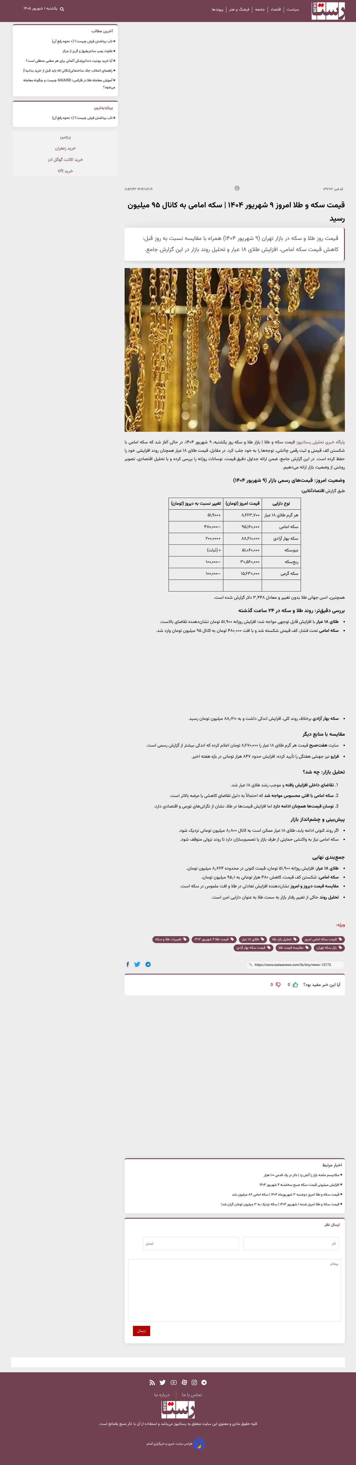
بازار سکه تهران (327, 948)
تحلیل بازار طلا (282, 939)
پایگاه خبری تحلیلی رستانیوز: (320, 442)
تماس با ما (192, 1395)
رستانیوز (179, 1424)
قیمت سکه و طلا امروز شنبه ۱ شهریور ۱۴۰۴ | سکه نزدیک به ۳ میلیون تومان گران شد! (280, 1204)
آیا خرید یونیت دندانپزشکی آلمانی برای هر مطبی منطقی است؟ (69, 61)
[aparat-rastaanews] (184, 1382)
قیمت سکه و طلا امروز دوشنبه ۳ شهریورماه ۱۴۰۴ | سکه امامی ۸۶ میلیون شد (285, 1194)
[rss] (152, 1382)
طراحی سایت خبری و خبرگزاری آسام (170, 1443)
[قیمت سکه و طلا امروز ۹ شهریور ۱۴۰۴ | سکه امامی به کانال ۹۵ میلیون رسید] (148, 964)
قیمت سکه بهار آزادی (251, 948)
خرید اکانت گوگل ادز (65, 159)
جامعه (260, 10)
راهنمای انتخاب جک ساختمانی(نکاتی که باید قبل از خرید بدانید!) (67, 70)
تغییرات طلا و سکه (168, 939)
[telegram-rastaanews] (204, 1382)
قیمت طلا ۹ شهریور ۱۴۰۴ (211, 939)
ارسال (141, 1331)
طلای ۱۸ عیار (251, 939)
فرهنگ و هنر (239, 10)
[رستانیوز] (323, 11)
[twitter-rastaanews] (162, 1382)
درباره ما (161, 1395)
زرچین (65, 137)
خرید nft (65, 171)
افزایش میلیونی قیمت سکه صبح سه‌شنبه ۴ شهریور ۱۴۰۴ (299, 1185)
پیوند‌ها (217, 10)
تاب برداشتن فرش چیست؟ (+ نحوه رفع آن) (82, 41)
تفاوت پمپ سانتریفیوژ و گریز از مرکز (87, 51)
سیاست (293, 10)
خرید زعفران (65, 148)
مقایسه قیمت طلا (291, 948)
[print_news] (237, 189)
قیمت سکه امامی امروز (321, 939)
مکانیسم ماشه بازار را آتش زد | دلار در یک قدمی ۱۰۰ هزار (301, 1175)
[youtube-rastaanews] (173, 1382)
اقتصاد (276, 10)
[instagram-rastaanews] (194, 1382)
